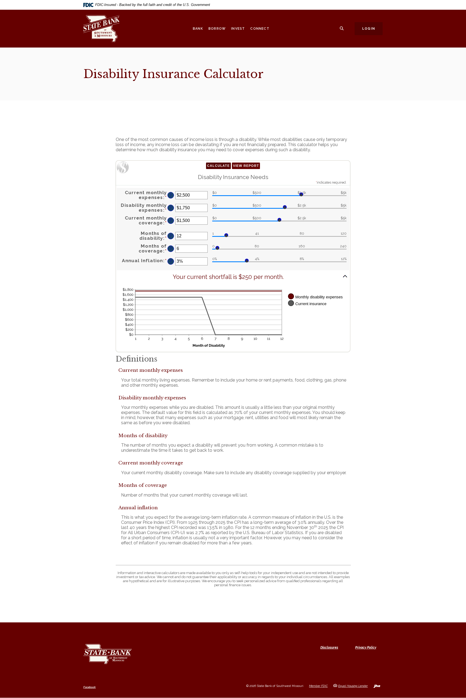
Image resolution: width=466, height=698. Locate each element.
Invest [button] (238, 29)
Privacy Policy (365, 647)
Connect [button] (259, 29)
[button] (233, 277)
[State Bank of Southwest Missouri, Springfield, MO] (106, 28)
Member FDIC (318, 686)
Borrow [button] (217, 29)
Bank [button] (198, 29)
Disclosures (329, 647)
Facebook (89, 687)
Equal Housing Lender (353, 686)
